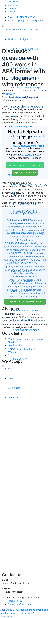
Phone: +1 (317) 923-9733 (21, 17)
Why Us (12, 352)
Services (12, 348)
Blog (10, 355)
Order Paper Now (26, 172)
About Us (13, 342)
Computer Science (37, 90)
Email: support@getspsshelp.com (25, 20)
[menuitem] (20, 39)
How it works (15, 345)
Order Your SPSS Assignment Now (25, 301)
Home (11, 338)
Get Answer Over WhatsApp (26, 165)
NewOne (10, 93)
